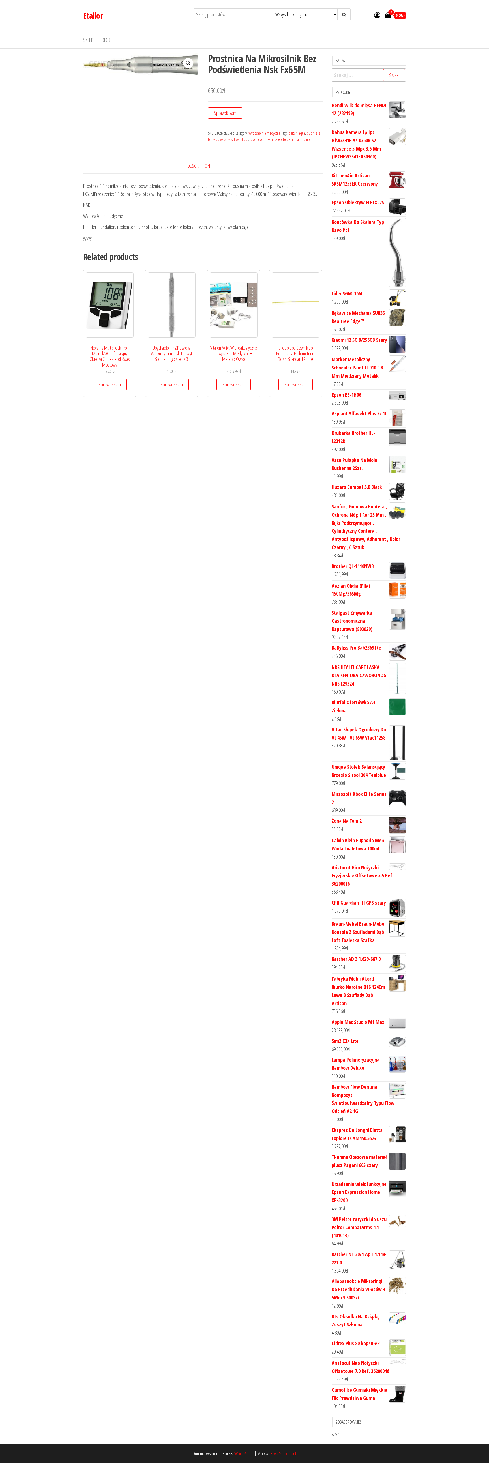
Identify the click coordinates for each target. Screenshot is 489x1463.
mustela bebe (281, 139)
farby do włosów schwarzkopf (228, 139)
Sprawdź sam (225, 112)
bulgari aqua (296, 133)
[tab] (203, 166)
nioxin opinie (301, 139)
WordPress (244, 1453)
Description (199, 165)
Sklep (88, 39)
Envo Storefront (283, 1453)
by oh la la (314, 133)
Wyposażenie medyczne (264, 133)
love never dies (260, 139)
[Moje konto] (377, 15)
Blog (106, 39)
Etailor (93, 15)
